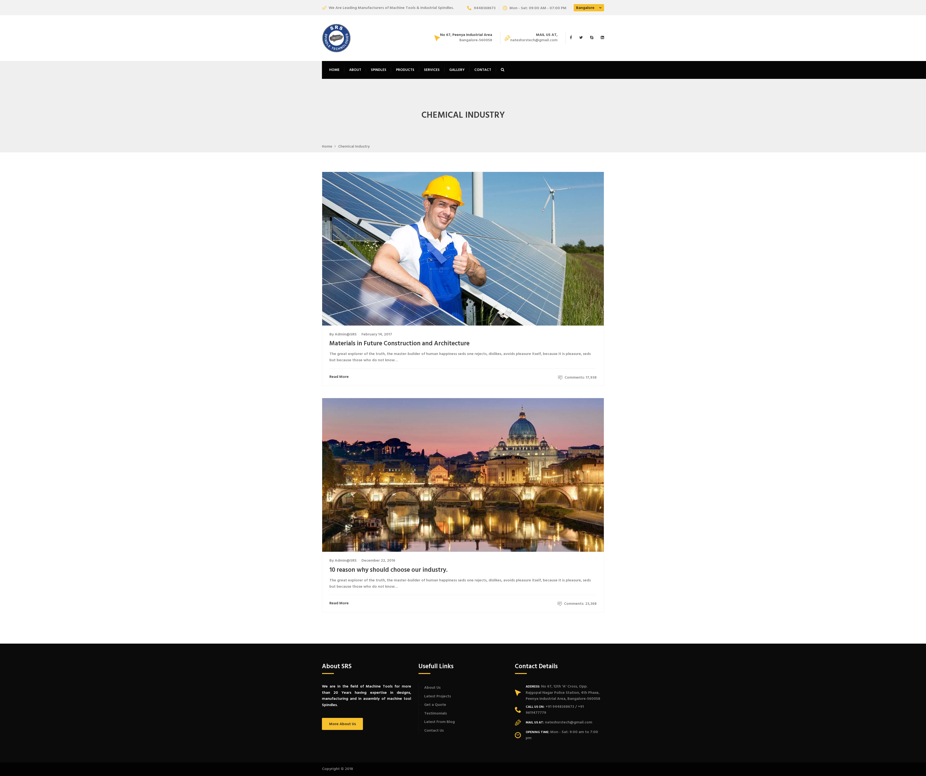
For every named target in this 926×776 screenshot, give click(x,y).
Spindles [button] (378, 70)
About (355, 70)
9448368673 (485, 8)
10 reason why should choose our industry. (388, 570)
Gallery (457, 70)
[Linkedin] (601, 38)
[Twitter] (582, 38)
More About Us (342, 724)
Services (432, 70)
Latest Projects (437, 696)
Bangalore (585, 8)
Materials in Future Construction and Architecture (399, 344)
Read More (339, 377)
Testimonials (435, 713)
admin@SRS (346, 334)
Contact (482, 70)
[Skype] (593, 38)
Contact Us (434, 731)
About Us (432, 688)
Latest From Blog (439, 722)
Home (334, 70)
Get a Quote (435, 705)
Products (405, 70)
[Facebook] (573, 38)
